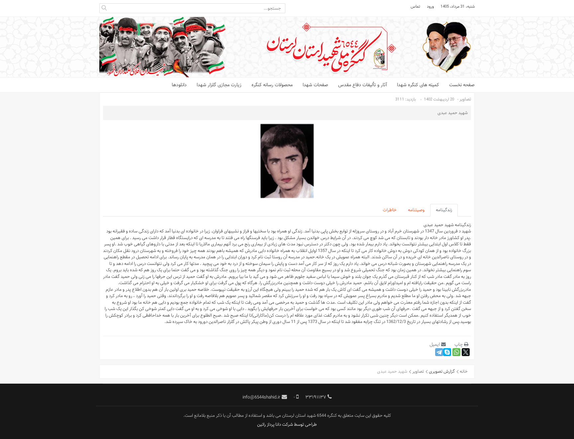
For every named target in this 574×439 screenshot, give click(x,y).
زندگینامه (444, 210)
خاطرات (390, 210)
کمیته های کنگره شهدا (418, 85)
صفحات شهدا (315, 85)
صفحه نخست (462, 85)
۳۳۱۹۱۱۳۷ (315, 397)
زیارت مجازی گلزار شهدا (219, 85)
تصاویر (465, 99)
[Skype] (447, 352)
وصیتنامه (416, 210)
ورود (430, 6)
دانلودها (179, 85)
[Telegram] (439, 352)
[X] (466, 352)
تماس (415, 6)
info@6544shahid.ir (261, 397)
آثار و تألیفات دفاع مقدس (362, 85)
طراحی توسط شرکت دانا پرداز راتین (287, 424)
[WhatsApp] (456, 352)
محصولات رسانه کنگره (272, 85)
